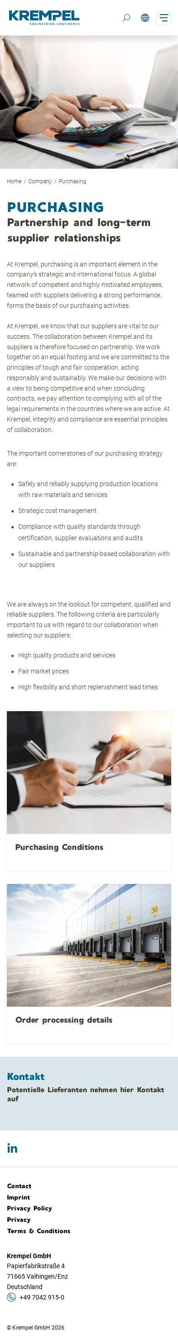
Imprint (19, 1197)
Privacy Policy (29, 1208)
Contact (19, 1186)
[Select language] (144, 17)
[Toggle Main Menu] (163, 17)
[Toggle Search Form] (126, 17)
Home (14, 181)
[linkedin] (12, 1148)
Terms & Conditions (39, 1231)
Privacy (19, 1219)
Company (40, 181)
